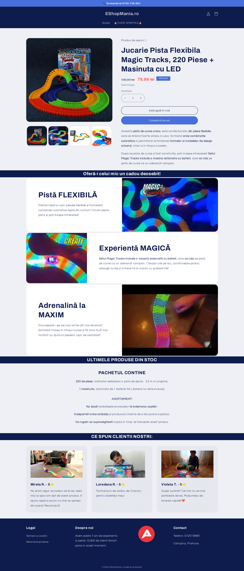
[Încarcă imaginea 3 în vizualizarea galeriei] (80, 136)
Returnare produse (37, 542)
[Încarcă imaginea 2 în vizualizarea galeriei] (58, 136)
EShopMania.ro (117, 567)
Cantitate (126, 91)
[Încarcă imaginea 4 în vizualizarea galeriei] (101, 136)
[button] (216, 14)
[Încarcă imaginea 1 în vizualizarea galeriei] (37, 136)
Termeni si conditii (36, 536)
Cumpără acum (159, 120)
